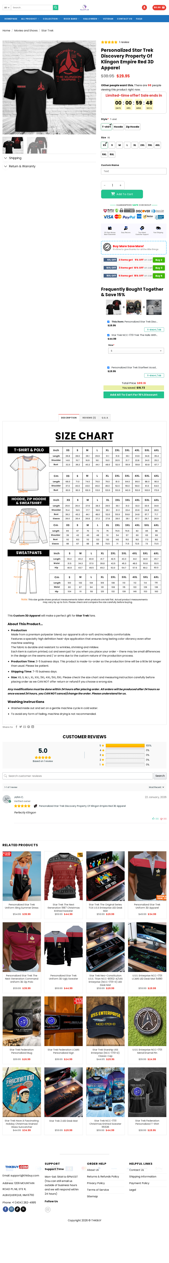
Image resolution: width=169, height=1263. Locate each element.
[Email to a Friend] (24, 726)
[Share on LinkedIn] (32, 726)
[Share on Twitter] (20, 726)
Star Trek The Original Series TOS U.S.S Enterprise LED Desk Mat (105, 907)
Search (160, 776)
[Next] (90, 87)
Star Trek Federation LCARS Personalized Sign (63, 1051)
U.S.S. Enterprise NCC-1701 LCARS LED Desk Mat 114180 (147, 977)
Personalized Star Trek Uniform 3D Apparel (147, 906)
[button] (144, 7)
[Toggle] (5, 158)
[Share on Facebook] (16, 726)
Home (6, 30)
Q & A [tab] (105, 417)
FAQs (139, 18)
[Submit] (55, 7)
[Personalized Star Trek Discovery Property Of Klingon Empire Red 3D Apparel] (36, 806)
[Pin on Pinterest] (28, 726)
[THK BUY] (84, 7)
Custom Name (110, 165)
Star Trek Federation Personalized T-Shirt (147, 1122)
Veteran (108, 18)
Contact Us (124, 18)
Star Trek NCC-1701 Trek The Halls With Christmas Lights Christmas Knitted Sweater (135, 335)
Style (105, 119)
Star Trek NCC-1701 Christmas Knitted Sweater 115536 (105, 1123)
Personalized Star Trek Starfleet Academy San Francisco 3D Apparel (135, 367)
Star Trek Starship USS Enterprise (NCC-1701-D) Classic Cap (105, 1052)
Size (103, 137)
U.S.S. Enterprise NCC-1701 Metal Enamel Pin (147, 1051)
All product (29, 18)
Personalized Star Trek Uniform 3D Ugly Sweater (63, 977)
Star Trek (47, 30)
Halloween (90, 18)
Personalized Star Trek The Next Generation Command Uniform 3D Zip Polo (21, 978)
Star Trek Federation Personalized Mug (22, 1051)
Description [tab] (69, 417)
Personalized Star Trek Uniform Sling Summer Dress (21, 906)
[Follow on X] (23, 1209)
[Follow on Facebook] (5, 1209)
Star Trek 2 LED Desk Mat (63, 1121)
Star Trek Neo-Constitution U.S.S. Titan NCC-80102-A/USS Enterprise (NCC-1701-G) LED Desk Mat (105, 980)
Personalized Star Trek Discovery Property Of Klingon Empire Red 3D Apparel (135, 321)
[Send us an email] (48, 1209)
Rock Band (70, 18)
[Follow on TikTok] (17, 1209)
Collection (50, 18)
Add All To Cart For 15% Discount (133, 395)
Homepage (10, 18)
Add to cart (125, 194)
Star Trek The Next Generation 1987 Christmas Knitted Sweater (64, 907)
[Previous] (9, 87)
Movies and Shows (26, 30)
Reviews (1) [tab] (89, 417)
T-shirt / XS (154, 329)
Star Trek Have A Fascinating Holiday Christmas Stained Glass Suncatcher (22, 1123)
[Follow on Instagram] (11, 1209)
